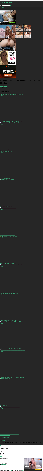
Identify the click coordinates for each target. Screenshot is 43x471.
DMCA (3, 440)
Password (2, 454)
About (2, 86)
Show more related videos (5, 435)
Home (3, 7)
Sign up (10, 470)
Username (2, 453)
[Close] (0, 447)
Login (1, 456)
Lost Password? (6, 456)
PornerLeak (6, 2)
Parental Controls (5, 437)
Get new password (3, 464)
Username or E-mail (3, 463)
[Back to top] (0, 445)
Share (5, 86)
